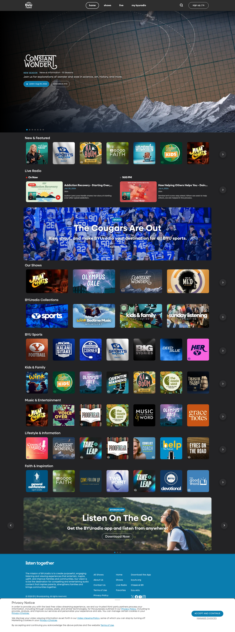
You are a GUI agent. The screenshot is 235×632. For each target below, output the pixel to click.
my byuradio (139, 5)
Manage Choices (207, 618)
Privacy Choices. (20, 613)
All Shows (98, 575)
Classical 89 (137, 585)
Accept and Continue (207, 614)
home (92, 5)
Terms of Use (100, 590)
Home (119, 575)
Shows (119, 580)
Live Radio (121, 585)
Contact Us (99, 585)
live (121, 5)
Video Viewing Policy (88, 618)
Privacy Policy (101, 596)
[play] (58, 197)
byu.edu (135, 590)
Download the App (141, 575)
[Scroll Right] (222, 154)
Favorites (121, 590)
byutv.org (136, 580)
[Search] (181, 5)
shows (107, 5)
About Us (98, 580)
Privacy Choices (48, 620)
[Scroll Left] (10, 525)
